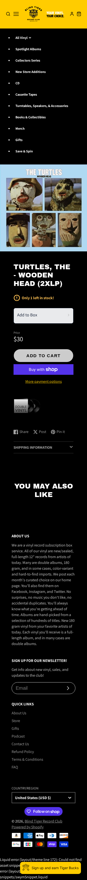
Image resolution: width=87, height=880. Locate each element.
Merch (20, 128)
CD (17, 83)
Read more (23, 420)
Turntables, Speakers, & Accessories (41, 106)
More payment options (43, 381)
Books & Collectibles (30, 117)
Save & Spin (24, 151)
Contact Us (20, 743)
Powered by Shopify (28, 827)
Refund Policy (23, 751)
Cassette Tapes (26, 94)
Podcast (18, 736)
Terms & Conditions (27, 759)
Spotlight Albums (28, 49)
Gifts (18, 140)
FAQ (15, 767)
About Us (19, 713)
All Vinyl (21, 37)
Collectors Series (27, 60)
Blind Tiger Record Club (43, 821)
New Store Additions (30, 72)
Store (16, 720)
